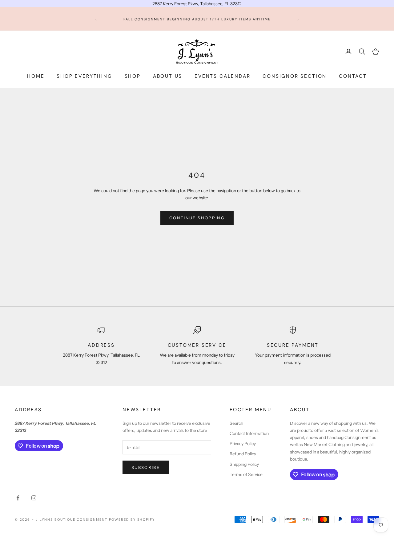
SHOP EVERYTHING (84, 76)
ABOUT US (167, 76)
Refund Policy (243, 454)
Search (236, 423)
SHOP (133, 76)
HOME (35, 76)
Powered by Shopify (132, 519)
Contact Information (249, 433)
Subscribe (145, 467)
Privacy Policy (243, 443)
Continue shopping (197, 217)
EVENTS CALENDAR (222, 76)
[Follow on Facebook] (18, 498)
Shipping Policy (244, 464)
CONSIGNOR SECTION (295, 76)
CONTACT (353, 76)
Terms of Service (246, 474)
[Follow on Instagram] (34, 498)
